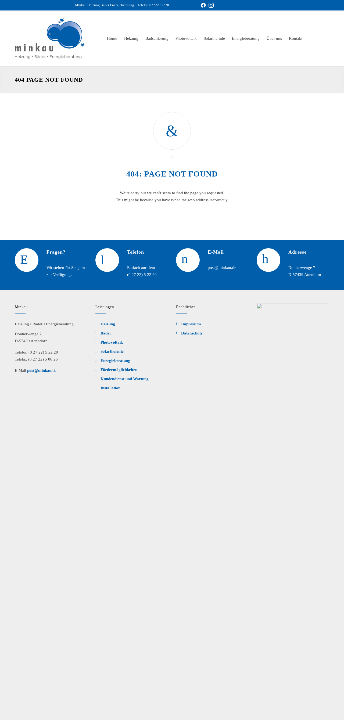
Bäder (106, 333)
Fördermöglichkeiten (119, 370)
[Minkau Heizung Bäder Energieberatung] (51, 38)
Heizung (131, 38)
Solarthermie (214, 38)
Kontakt (295, 38)
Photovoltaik (186, 38)
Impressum (191, 324)
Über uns (274, 38)
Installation (110, 388)
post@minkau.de (41, 370)
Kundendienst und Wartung (125, 379)
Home (112, 38)
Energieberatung (246, 38)
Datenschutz (192, 333)
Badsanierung (157, 38)
